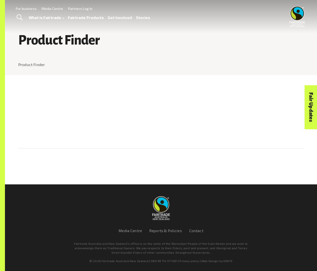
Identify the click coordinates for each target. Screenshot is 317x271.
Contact (196, 230)
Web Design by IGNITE (217, 261)
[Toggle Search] (19, 17)
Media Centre (52, 8)
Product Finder (31, 64)
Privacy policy (189, 261)
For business (26, 8)
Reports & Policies (165, 230)
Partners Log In (80, 8)
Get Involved (120, 17)
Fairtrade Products (86, 17)
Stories (143, 17)
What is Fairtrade (45, 17)
